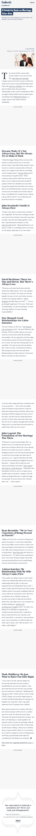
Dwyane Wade (23, 173)
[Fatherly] (7, 2)
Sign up (18, 820)
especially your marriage (20, 78)
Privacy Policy (30, 817)
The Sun (4, 694)
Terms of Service (23, 817)
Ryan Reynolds (18, 553)
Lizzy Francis (30, 49)
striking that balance (20, 97)
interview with (6, 225)
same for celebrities (15, 86)
